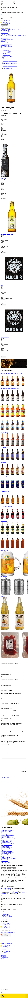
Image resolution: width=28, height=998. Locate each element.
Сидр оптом (3, 40)
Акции (4, 57)
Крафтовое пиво (4, 38)
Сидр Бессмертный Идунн (7, 234)
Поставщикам (6, 55)
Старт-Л (7, 889)
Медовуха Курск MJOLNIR (7, 39)
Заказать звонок (4, 25)
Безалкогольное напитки (6, 46)
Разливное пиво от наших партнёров (5, 33)
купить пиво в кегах (13, 892)
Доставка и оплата (7, 56)
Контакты (5, 58)
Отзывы (8, 52)
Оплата (13, 868)
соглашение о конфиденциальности (10, 772)
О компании (6, 50)
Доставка (9, 868)
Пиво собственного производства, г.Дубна (10, 388)
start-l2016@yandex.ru (7, 20)
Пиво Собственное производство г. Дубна (6, 31)
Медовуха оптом (4, 447)
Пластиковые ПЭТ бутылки (7, 535)
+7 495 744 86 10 (6, 22)
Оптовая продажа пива (6, 888)
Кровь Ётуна (3, 178)
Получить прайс (6, 26)
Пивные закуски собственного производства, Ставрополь (14, 35)
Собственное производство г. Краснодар (10, 29)
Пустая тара (3, 41)
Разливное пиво (4, 550)
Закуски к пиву (4, 631)
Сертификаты (9, 51)
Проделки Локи (4, 285)
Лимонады (3, 596)
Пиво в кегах (4, 576)
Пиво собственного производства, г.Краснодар (11, 373)
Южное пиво (4, 47)
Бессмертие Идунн (5, 337)
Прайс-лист (6, 53)
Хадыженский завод (5, 45)
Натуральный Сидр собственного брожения (6, 43)
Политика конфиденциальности (8, 932)
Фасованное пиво (5, 36)
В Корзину (3, 198)
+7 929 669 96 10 (6, 23)
